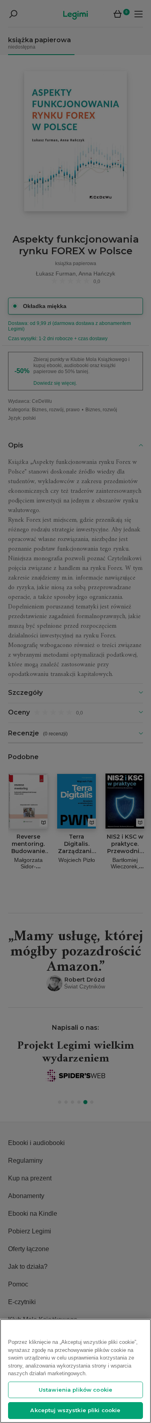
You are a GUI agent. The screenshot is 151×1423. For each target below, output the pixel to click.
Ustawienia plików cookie (75, 1389)
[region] (75, 1371)
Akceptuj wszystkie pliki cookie (75, 1410)
